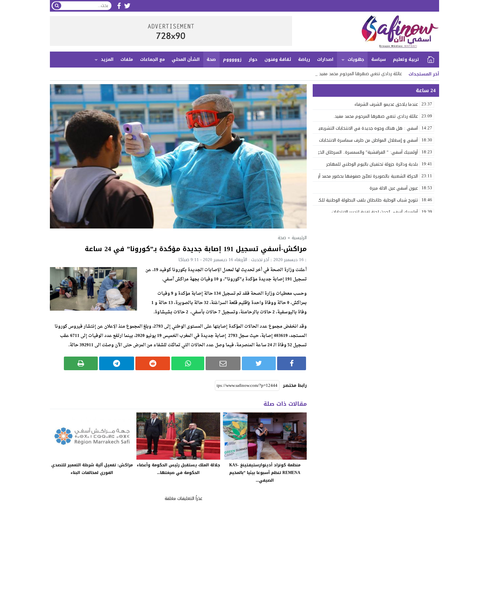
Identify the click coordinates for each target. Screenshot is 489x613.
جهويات (356, 59)
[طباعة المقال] (81, 363)
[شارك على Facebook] (291, 363)
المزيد (107, 59)
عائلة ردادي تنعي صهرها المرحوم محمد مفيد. (360, 74)
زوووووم (232, 59)
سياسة (378, 59)
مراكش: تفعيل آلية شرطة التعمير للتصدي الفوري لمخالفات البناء (92, 468)
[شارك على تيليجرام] (116, 363)
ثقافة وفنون (277, 59)
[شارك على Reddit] (153, 363)
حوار (252, 59)
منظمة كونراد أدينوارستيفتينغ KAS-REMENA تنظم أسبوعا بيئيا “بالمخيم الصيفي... (264, 472)
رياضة (304, 59)
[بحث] (57, 5)
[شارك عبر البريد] (223, 363)
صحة (211, 59)
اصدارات (325, 59)
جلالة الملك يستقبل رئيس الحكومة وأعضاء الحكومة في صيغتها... (178, 468)
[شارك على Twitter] (259, 363)
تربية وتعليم (406, 59)
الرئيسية (430, 60)
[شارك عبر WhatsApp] (188, 363)
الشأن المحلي (186, 59)
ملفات (126, 59)
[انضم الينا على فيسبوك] (119, 6)
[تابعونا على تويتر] (127, 6)
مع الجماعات (152, 59)
